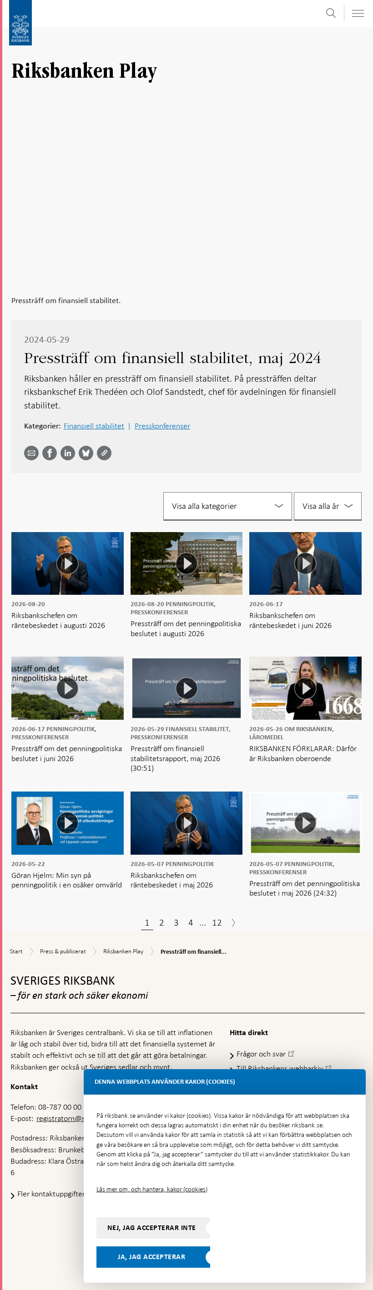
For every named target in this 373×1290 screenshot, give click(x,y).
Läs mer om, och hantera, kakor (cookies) (151, 1189)
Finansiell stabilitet (94, 426)
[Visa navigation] (357, 13)
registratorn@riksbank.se (77, 1118)
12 (217, 922)
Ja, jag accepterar (151, 1256)
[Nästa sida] (233, 923)
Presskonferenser (162, 426)
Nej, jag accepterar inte (151, 1227)
